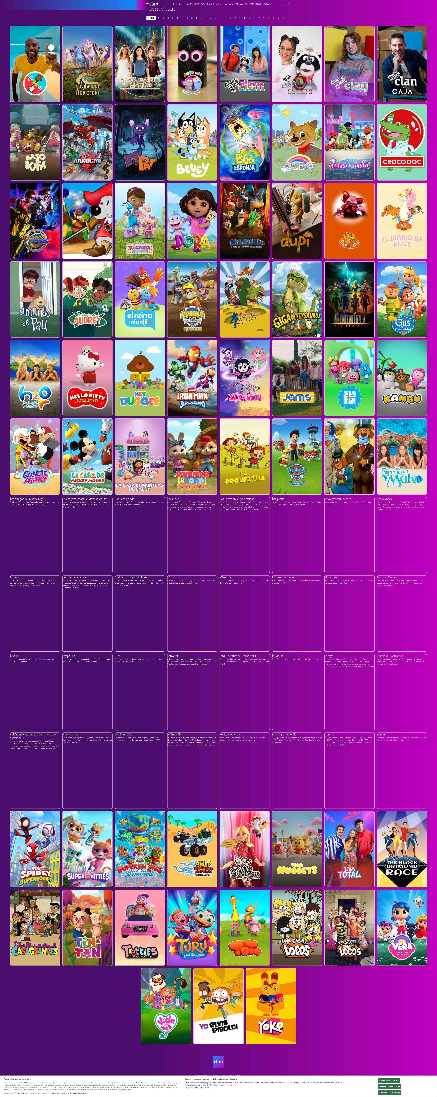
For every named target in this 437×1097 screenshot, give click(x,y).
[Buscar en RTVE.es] (282, 4)
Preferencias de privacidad (389, 1092)
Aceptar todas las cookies (388, 1080)
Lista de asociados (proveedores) (197, 1088)
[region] (218, 1086)
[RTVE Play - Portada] (153, 4)
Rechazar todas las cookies (389, 1086)
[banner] (159, 4)
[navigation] (221, 4)
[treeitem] (179, 4)
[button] (146, 4)
